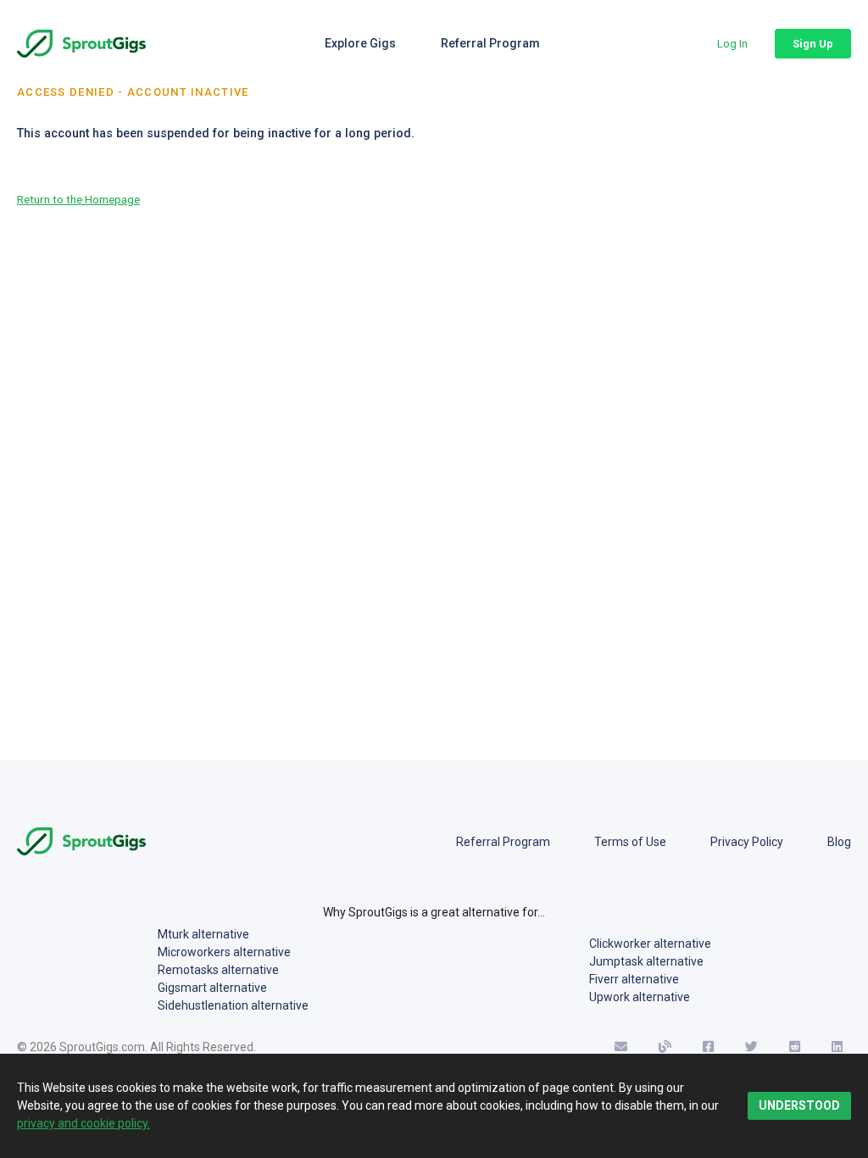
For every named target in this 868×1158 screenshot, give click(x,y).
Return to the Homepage (78, 199)
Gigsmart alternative (212, 987)
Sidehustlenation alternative (233, 1005)
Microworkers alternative (224, 952)
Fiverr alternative (634, 979)
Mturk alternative (203, 934)
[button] (732, 44)
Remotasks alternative (218, 970)
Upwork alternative (639, 997)
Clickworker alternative (650, 943)
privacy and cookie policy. (83, 1123)
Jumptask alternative (646, 961)
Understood (799, 1105)
